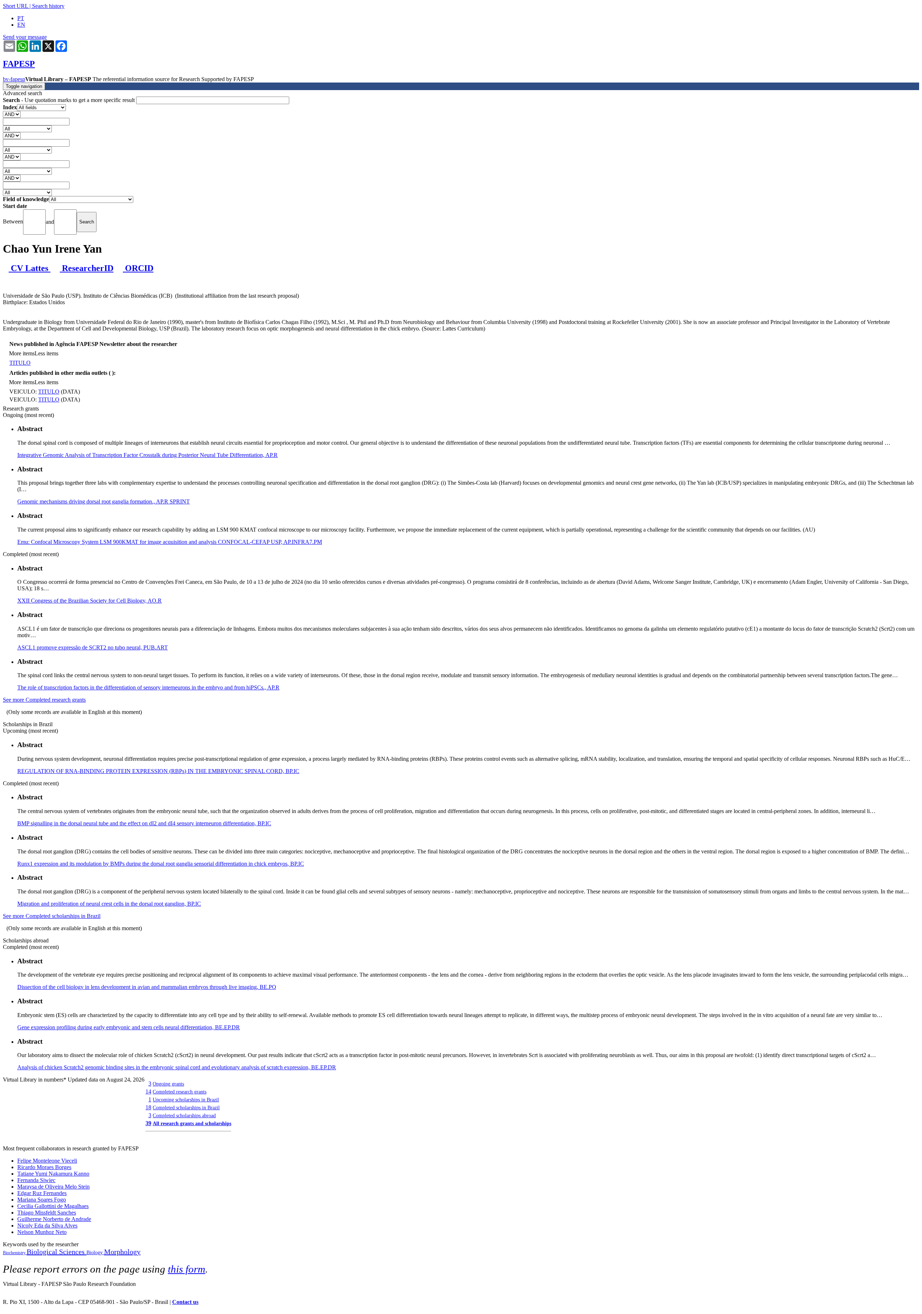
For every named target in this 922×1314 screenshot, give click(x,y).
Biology (95, 1252)
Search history (48, 6)
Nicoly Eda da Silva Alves (47, 1225)
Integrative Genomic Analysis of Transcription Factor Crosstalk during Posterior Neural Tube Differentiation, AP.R (147, 455)
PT (20, 18)
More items (22, 353)
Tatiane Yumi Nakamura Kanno (53, 1174)
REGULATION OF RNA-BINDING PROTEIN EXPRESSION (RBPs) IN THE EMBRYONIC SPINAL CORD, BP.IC (158, 771)
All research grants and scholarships (192, 1123)
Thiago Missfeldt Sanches (46, 1212)
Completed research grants (179, 1092)
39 (148, 1123)
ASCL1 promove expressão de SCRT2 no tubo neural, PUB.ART (92, 647)
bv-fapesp (14, 79)
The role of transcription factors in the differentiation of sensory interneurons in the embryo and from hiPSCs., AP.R (148, 687)
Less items (46, 353)
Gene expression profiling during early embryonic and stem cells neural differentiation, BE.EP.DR (128, 1027)
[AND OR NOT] (12, 114)
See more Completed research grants (44, 700)
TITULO (20, 363)
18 (148, 1107)
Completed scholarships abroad (184, 1115)
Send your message (25, 37)
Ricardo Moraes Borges (44, 1167)
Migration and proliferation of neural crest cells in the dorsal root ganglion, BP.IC (109, 904)
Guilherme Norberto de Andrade (54, 1219)
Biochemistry (15, 1252)
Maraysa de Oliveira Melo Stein (53, 1187)
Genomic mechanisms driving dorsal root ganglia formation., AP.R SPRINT (103, 501)
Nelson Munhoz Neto (42, 1232)
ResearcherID (86, 268)
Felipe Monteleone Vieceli (47, 1161)
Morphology (122, 1252)
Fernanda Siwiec (36, 1180)
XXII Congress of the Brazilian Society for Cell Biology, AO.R (89, 601)
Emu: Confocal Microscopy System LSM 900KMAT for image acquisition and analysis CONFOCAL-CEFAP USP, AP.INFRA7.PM (169, 542)
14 (148, 1091)
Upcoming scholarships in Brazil (186, 1099)
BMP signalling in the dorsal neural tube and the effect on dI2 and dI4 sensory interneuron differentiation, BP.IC (144, 823)
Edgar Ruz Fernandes (42, 1193)
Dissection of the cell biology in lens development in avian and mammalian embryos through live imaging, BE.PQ (146, 987)
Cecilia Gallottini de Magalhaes (53, 1206)
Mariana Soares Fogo (41, 1200)
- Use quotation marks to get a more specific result (69, 100)
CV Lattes (29, 268)
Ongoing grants (168, 1084)
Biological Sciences (56, 1252)
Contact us (185, 1302)
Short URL (15, 6)
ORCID (138, 268)
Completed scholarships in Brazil (186, 1107)
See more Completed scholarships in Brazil (51, 916)
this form (186, 1269)
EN (21, 25)
